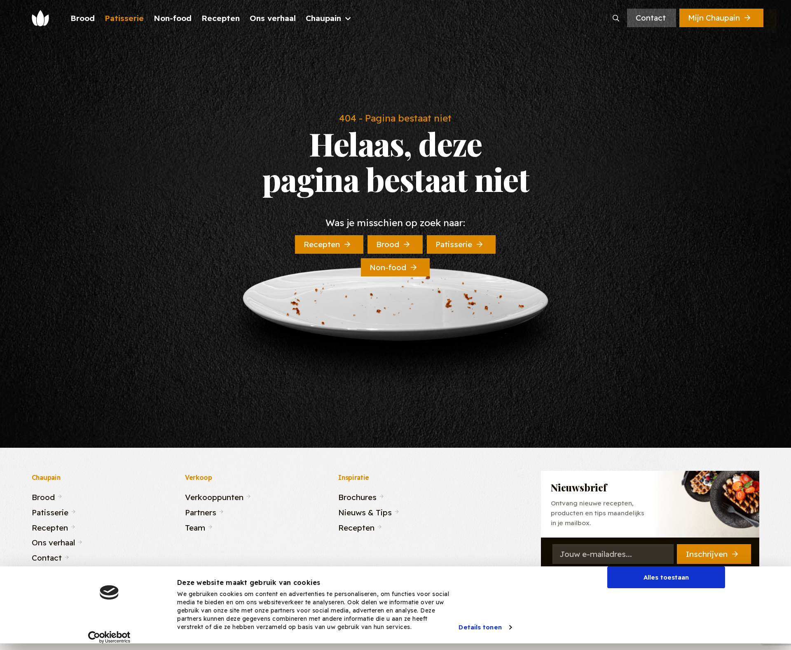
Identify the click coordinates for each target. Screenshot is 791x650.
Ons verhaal (53, 541)
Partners (200, 511)
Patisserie (453, 244)
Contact (651, 18)
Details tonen (480, 627)
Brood (387, 244)
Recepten (322, 244)
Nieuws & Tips (365, 511)
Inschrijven (707, 554)
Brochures (357, 496)
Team (195, 526)
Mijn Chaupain (714, 18)
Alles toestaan (666, 577)
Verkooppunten (214, 496)
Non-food (388, 267)
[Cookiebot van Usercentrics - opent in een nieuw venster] (109, 637)
